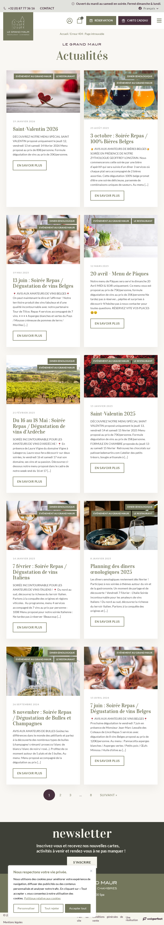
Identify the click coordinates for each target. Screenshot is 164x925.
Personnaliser (26, 908)
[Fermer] (91, 870)
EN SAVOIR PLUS (29, 165)
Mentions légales (13, 922)
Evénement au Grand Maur (33, 76)
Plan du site (82, 918)
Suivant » (108, 795)
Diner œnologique (139, 76)
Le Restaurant (65, 76)
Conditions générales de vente (107, 918)
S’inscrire (82, 862)
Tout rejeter (52, 908)
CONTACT (47, 8)
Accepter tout (77, 908)
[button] (151, 8)
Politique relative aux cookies (42, 898)
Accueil (64, 33)
